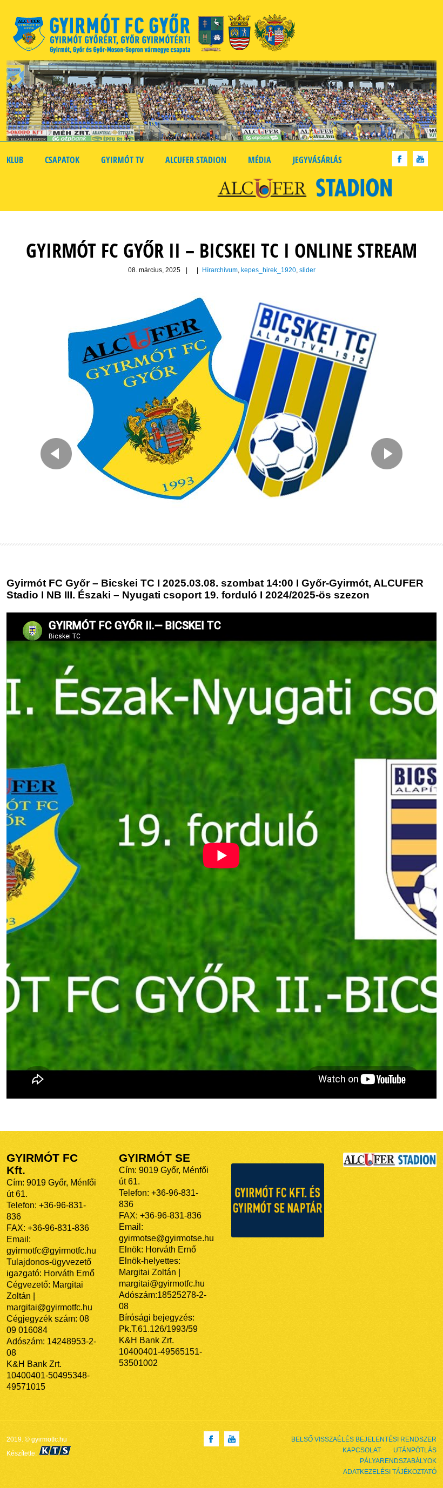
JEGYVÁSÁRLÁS (317, 160)
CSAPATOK (62, 160)
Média (259, 160)
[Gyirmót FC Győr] (158, 35)
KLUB (14, 160)
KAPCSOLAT (362, 1450)
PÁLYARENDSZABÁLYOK (398, 1461)
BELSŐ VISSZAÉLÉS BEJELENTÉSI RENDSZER (364, 1439)
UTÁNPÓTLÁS (415, 1450)
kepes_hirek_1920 (268, 270)
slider (307, 270)
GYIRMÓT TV (122, 160)
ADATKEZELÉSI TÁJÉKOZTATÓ (390, 1472)
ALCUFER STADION (195, 160)
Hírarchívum (220, 270)
